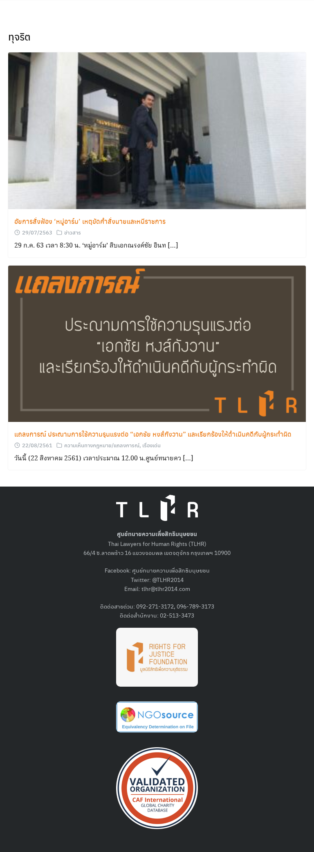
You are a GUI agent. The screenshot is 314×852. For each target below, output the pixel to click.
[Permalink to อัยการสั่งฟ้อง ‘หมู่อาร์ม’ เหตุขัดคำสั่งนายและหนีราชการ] (157, 130)
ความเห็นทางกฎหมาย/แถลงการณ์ (101, 445)
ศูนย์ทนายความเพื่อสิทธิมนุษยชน (171, 570)
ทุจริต (19, 36)
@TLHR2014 (168, 579)
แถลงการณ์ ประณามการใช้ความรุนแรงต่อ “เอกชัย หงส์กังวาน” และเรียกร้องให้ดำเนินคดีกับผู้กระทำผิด (153, 434)
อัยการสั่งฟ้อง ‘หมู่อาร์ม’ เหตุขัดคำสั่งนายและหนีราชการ (90, 221)
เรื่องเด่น (151, 445)
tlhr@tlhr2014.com (165, 588)
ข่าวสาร (72, 232)
